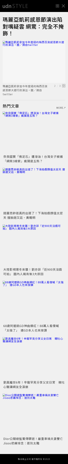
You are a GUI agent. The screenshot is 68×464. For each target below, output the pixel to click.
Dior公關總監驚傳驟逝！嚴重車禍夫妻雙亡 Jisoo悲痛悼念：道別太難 (34, 440)
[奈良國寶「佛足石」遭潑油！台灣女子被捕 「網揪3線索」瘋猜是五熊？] (34, 133)
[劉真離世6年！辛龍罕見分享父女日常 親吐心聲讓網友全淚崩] (34, 358)
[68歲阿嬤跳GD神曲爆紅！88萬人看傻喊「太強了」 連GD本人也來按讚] (34, 302)
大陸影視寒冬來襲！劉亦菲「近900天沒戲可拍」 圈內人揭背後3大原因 (32, 271)
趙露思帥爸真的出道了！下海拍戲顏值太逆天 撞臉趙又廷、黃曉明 (33, 215)
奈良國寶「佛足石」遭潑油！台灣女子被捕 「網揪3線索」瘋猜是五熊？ (34, 158)
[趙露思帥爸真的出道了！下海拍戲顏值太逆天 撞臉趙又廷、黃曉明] (34, 189)
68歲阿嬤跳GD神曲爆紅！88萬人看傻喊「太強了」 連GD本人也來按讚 (31, 328)
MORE (59, 108)
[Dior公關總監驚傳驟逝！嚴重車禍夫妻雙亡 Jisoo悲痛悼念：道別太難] (34, 415)
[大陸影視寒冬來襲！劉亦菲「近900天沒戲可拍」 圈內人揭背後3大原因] (34, 245)
